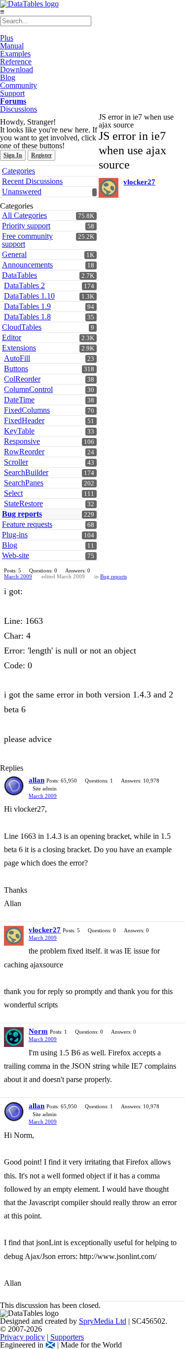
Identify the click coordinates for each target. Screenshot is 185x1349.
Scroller (16, 462)
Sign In (12, 155)
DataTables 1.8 (27, 316)
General (14, 254)
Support (12, 93)
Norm (38, 1031)
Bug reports (22, 514)
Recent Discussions (32, 181)
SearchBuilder (26, 472)
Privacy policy (22, 1337)
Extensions (19, 348)
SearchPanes (23, 483)
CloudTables (21, 327)
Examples (15, 53)
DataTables (19, 275)
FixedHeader (24, 420)
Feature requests (27, 524)
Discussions (18, 109)
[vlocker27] (108, 188)
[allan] (14, 786)
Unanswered (21, 191)
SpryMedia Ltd (102, 1321)
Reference (16, 61)
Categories (18, 171)
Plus (6, 38)
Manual (12, 46)
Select (13, 493)
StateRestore (23, 503)
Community (18, 85)
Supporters (67, 1337)
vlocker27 (139, 182)
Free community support (27, 240)
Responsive (22, 441)
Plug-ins (15, 534)
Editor (11, 337)
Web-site (15, 555)
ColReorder (22, 379)
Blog (7, 77)
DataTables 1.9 (27, 306)
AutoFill (17, 358)
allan (36, 780)
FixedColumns (27, 410)
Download (16, 69)
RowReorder (24, 451)
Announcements (27, 265)
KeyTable (19, 431)
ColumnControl (28, 389)
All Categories (24, 215)
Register (41, 155)
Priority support (26, 225)
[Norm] (14, 1037)
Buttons (16, 368)
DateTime (19, 399)
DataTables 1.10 (29, 296)
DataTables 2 (24, 285)
